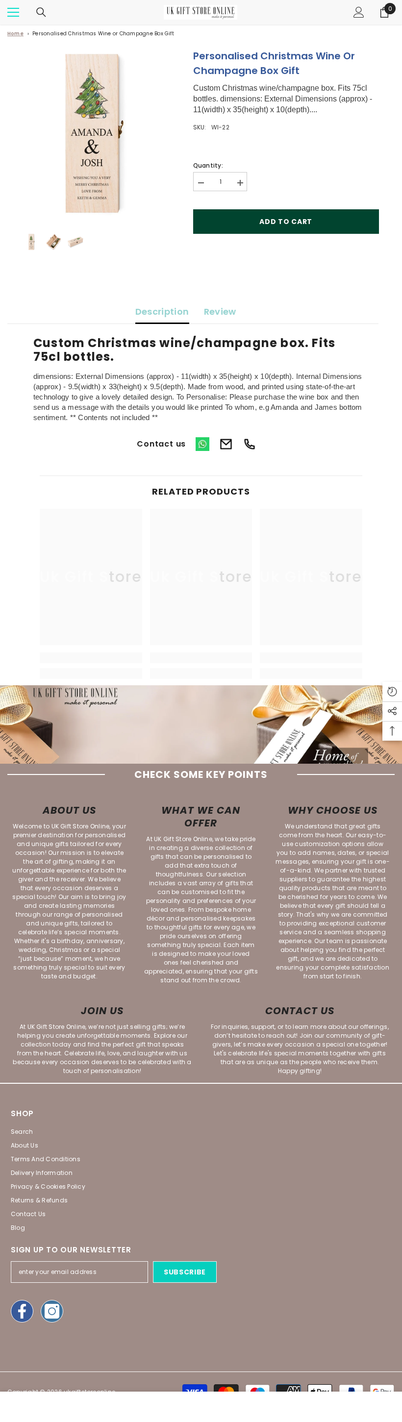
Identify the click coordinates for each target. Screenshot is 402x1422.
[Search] (41, 12)
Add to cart (285, 221)
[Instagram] (52, 1311)
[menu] (13, 12)
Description (162, 311)
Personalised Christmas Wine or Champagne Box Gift (103, 33)
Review (220, 311)
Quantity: (208, 165)
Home (15, 33)
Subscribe (185, 1272)
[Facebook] (22, 1311)
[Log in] (358, 12)
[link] (91, 657)
